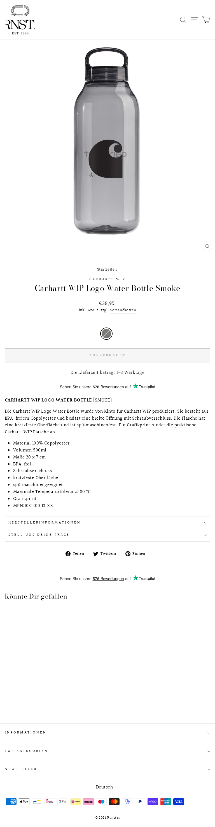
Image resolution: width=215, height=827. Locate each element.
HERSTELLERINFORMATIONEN (44, 522)
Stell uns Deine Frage (39, 535)
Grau (106, 333)
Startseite (105, 269)
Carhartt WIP (107, 279)
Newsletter (21, 769)
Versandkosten (123, 311)
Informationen (26, 732)
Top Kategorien (26, 751)
